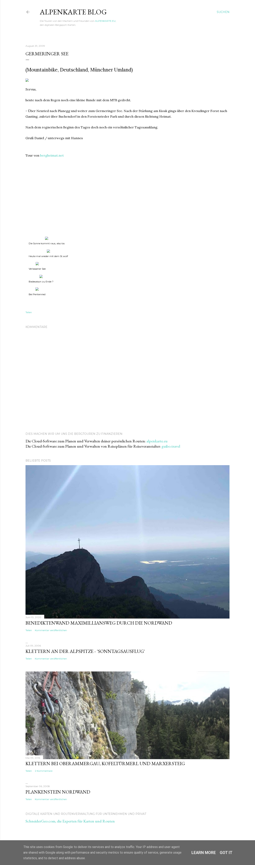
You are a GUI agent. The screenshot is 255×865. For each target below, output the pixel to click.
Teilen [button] (29, 312)
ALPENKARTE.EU (105, 20)
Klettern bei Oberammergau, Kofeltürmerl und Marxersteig (105, 763)
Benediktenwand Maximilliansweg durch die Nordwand (99, 623)
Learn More (203, 852)
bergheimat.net (52, 155)
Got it (226, 852)
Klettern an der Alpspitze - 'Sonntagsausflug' (85, 651)
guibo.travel (171, 446)
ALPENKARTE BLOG (73, 12)
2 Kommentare (43, 770)
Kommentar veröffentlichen (51, 630)
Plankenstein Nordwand (58, 792)
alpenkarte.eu (157, 441)
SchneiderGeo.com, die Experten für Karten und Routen (70, 821)
